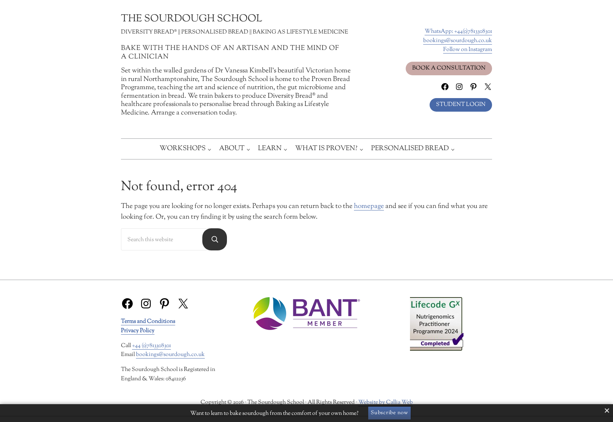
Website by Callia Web (385, 402)
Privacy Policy (137, 330)
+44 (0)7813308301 (151, 345)
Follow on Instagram (467, 49)
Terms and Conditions (148, 321)
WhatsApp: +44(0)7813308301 (458, 31)
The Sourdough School (191, 19)
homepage (369, 206)
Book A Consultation (449, 68)
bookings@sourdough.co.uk (457, 40)
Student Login (461, 104)
